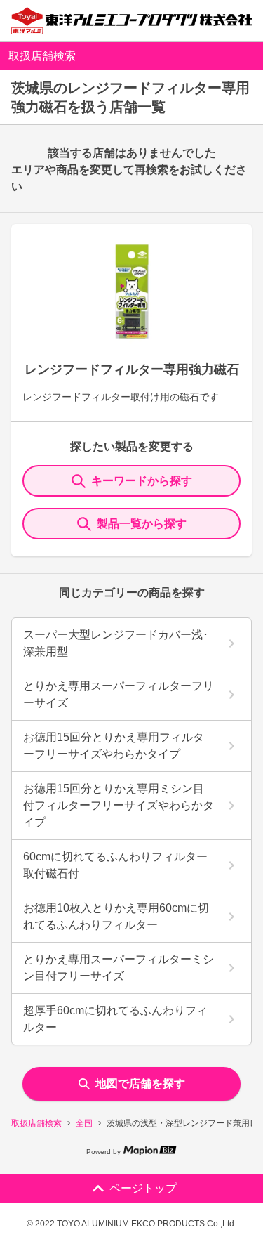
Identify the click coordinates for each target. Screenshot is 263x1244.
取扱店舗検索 (36, 1123)
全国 (84, 1123)
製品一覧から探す (142, 524)
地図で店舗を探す (140, 1083)
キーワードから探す (141, 481)
